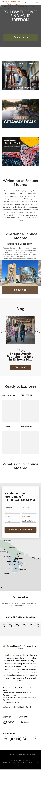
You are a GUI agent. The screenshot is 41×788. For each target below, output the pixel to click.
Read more (20, 367)
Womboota (26, 516)
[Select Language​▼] (27, 724)
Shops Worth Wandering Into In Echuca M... (20, 356)
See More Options (28, 521)
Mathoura (25, 507)
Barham (24, 512)
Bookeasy (15, 762)
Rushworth (8, 516)
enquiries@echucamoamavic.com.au (23, 697)
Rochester (8, 507)
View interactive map (20, 530)
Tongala (7, 521)
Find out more (20, 290)
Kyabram (8, 512)
